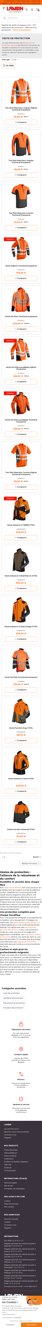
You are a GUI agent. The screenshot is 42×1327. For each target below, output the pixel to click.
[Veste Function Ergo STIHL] (21, 709)
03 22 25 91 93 (17, 1246)
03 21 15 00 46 (16, 1257)
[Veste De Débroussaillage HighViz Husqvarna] (21, 350)
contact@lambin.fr (30, 1286)
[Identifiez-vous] (32, 9)
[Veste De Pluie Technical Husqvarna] (21, 298)
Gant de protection (11, 993)
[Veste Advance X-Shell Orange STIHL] (21, 608)
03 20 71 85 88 (16, 1278)
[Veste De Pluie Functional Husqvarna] (21, 659)
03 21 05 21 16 (19, 1267)
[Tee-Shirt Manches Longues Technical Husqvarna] (21, 143)
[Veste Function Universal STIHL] (21, 811)
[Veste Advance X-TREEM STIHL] (21, 506)
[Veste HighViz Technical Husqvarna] (21, 247)
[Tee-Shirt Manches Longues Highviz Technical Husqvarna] (21, 90)
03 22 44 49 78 (16, 1251)
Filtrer (10, 66)
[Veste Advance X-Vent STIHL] (21, 760)
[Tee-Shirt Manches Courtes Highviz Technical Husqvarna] (21, 455)
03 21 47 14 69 (16, 1262)
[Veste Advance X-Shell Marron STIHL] (21, 557)
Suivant (37, 857)
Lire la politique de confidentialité (12, 1317)
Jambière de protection (13, 998)
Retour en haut (30, 863)
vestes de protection (12, 888)
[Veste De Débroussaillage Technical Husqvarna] (21, 402)
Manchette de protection (14, 1003)
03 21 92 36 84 (17, 1273)
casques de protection (26, 942)
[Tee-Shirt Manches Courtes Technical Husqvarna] (21, 195)
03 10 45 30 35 (14, 1283)
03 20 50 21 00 (17, 1241)
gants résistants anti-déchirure (26, 922)
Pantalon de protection (13, 1008)
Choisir (14, 60)
